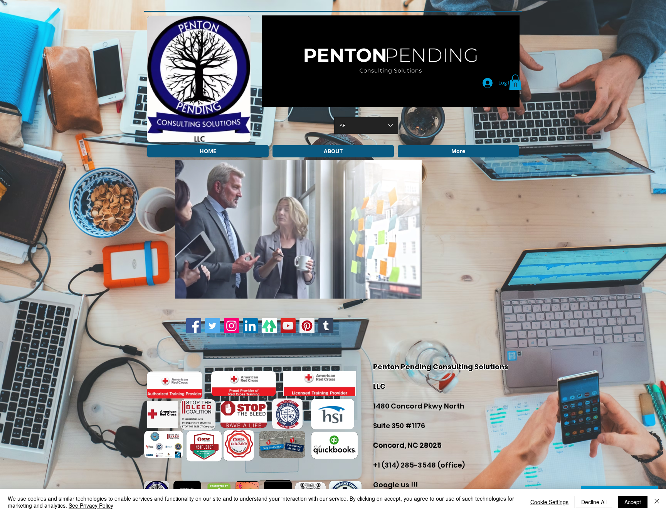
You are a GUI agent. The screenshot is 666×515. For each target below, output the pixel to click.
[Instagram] (231, 325)
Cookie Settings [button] (549, 502)
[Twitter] (212, 325)
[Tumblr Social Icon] (325, 325)
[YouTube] (288, 325)
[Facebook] (193, 325)
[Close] (656, 502)
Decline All (594, 502)
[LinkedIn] (250, 325)
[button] (515, 82)
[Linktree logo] (269, 325)
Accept (632, 502)
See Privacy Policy (91, 505)
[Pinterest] (306, 325)
